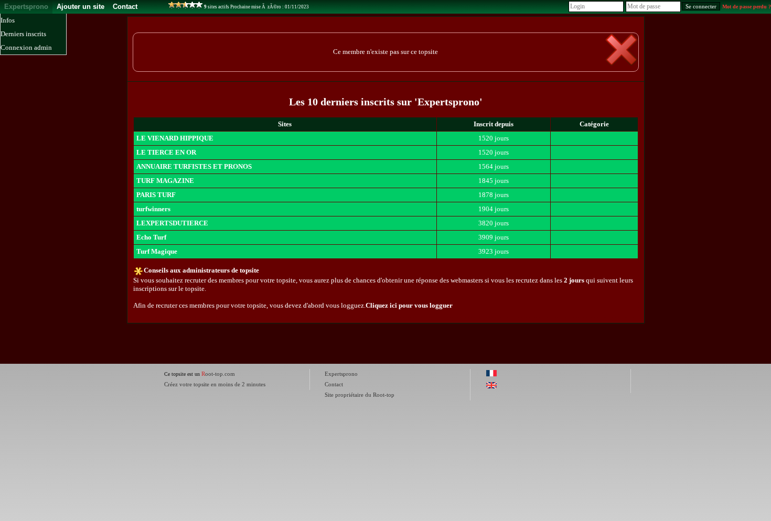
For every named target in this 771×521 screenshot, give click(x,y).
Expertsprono (26, 6)
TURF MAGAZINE (165, 180)
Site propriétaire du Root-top (359, 395)
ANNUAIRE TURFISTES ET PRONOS (194, 166)
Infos (8, 20)
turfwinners (153, 209)
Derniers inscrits (23, 34)
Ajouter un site (80, 6)
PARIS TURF (156, 195)
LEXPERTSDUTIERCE (172, 223)
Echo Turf (151, 237)
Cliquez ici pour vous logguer (409, 305)
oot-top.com (218, 374)
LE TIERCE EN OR (166, 152)
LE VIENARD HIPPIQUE (174, 138)
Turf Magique (156, 251)
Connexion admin (26, 47)
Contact (125, 6)
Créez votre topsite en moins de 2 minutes (214, 384)
